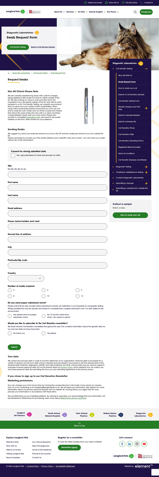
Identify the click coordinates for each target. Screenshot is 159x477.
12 (82, 296)
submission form (34, 117)
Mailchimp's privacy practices (73, 398)
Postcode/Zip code (17, 260)
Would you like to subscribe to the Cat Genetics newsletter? (38, 324)
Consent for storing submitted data (28, 152)
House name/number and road (23, 221)
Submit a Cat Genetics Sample (43, 47)
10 (48, 296)
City (10, 247)
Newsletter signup (69, 447)
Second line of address (19, 234)
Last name (13, 195)
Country (12, 273)
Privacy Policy (67, 367)
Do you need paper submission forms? (27, 303)
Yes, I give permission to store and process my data (38, 155)
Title (10, 166)
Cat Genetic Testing (18, 47)
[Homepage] (15, 13)
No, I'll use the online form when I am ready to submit (58, 316)
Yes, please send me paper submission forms (24, 316)
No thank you (19, 333)
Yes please (51, 333)
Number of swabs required (21, 286)
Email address (15, 208)
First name (13, 183)
